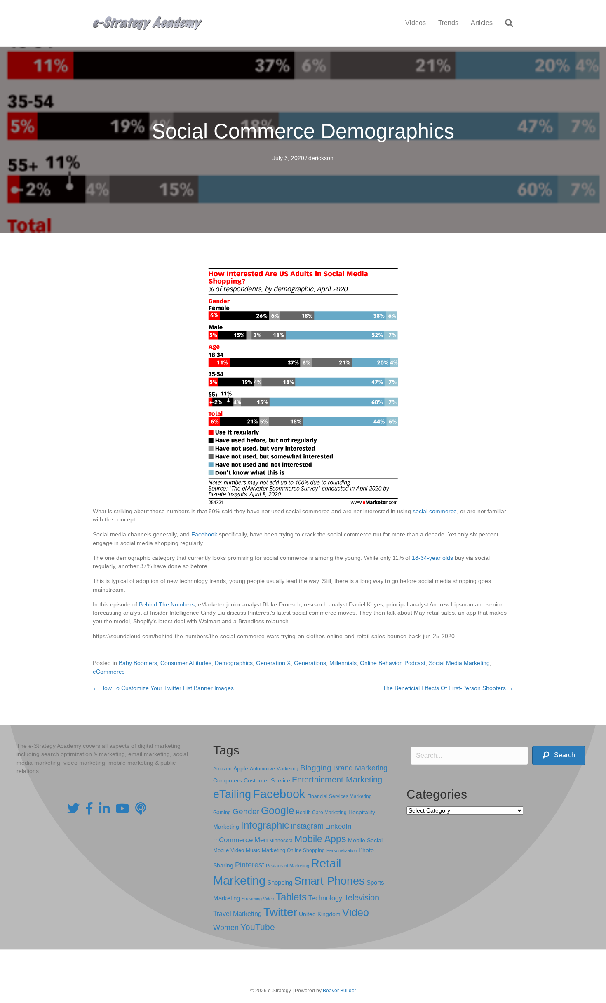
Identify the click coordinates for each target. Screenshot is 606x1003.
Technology (325, 898)
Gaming (222, 812)
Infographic (265, 825)
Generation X (273, 663)
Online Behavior (380, 663)
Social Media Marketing (459, 663)
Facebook (204, 534)
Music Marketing (265, 850)
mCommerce (233, 840)
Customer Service (267, 780)
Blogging (315, 767)
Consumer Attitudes (185, 663)
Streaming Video (258, 898)
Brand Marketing (360, 768)
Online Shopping (306, 850)
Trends (448, 22)
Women (226, 927)
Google (277, 810)
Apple (240, 768)
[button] (558, 755)
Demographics (234, 663)
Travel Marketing (237, 913)
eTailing (232, 794)
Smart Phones (329, 881)
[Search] (506, 23)
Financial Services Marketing (339, 796)
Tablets (291, 896)
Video (355, 912)
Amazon (222, 769)
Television (361, 897)
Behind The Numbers (167, 604)
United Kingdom (320, 914)
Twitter (280, 912)
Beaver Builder (339, 991)
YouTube (257, 927)
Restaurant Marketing (287, 865)
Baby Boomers (138, 663)
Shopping (279, 882)
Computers (227, 780)
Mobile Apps (320, 839)
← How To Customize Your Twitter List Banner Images (163, 688)
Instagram (307, 826)
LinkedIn (338, 826)
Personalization (341, 850)
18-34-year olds (432, 557)
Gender (246, 811)
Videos (415, 22)
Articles (482, 22)
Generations (310, 663)
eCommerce (109, 671)
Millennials (343, 663)
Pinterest (249, 865)
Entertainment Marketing (337, 779)
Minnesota (281, 840)
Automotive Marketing (274, 769)
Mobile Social (365, 840)
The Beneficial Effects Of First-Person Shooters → (448, 688)
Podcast (414, 663)
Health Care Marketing (321, 812)
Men (261, 840)
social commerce (435, 511)
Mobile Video (228, 850)
